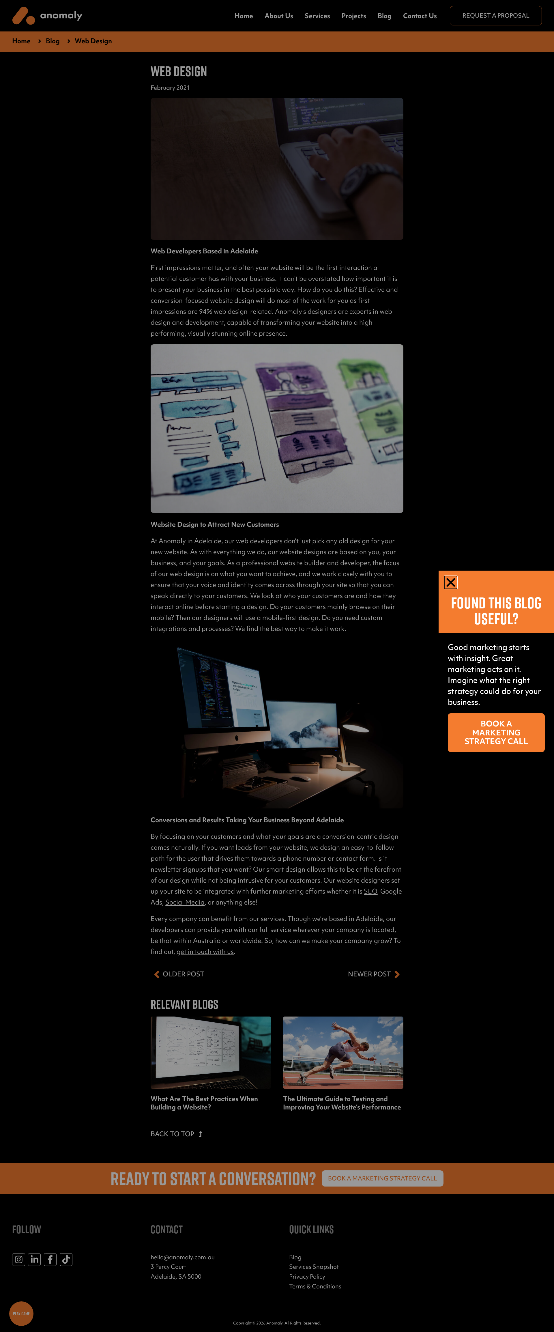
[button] (451, 582)
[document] (277, 666)
